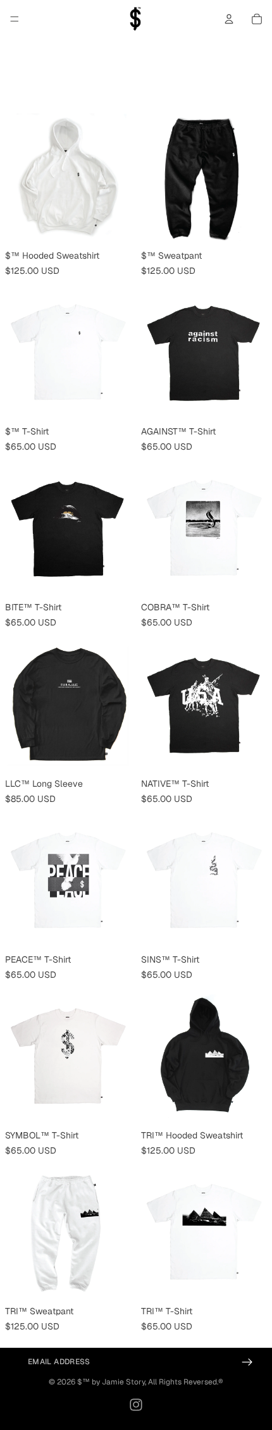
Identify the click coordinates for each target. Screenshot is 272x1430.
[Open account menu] (229, 19)
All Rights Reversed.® (185, 1382)
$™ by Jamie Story (111, 1382)
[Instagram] (136, 1404)
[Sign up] (247, 1362)
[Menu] (14, 19)
